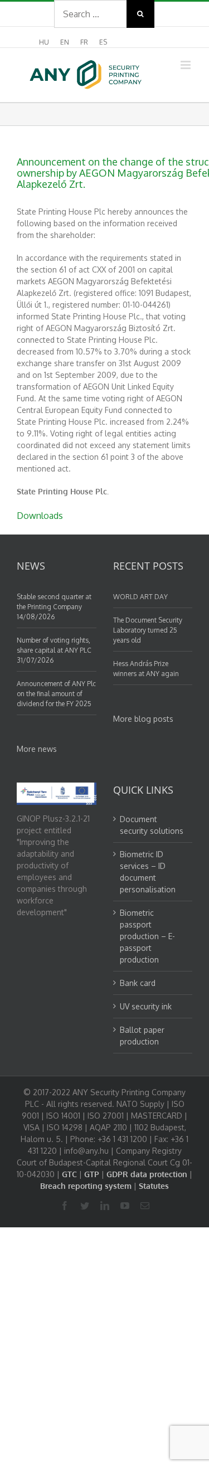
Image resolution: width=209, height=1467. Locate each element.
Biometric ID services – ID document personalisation (148, 871)
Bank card (137, 983)
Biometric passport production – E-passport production (147, 936)
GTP (91, 1174)
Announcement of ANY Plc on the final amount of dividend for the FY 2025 (56, 693)
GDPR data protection (146, 1174)
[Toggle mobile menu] (186, 65)
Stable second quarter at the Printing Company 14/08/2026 (54, 606)
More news (37, 749)
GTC (69, 1174)
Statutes (154, 1186)
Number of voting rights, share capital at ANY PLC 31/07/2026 (54, 650)
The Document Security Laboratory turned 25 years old (147, 630)
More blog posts (143, 718)
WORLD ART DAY (140, 596)
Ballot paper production (142, 1035)
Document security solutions (151, 824)
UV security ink (146, 1006)
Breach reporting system (86, 1186)
